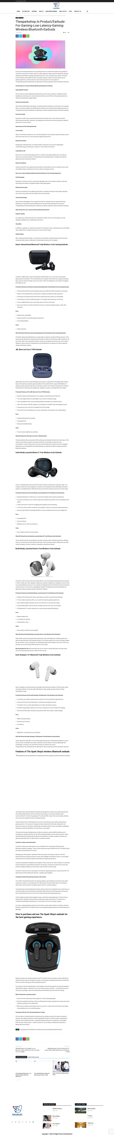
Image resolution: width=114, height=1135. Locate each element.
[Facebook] (17, 36)
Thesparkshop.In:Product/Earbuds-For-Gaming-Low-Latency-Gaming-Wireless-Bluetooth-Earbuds (41, 1029)
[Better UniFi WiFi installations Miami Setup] (61, 1066)
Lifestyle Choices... (57, 1108)
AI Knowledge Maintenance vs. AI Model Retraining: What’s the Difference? (23, 1075)
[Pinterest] (24, 36)
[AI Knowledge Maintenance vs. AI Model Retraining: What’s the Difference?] (24, 1066)
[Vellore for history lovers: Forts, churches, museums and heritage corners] (80, 1125)
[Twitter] (20, 36)
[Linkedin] (19, 1122)
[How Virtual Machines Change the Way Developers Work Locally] (42, 1066)
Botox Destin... (56, 1116)
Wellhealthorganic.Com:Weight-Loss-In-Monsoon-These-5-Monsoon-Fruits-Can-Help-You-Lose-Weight (28, 1050)
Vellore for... (90, 1123)
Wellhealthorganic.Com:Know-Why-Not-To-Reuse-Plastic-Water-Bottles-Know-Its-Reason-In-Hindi (57, 1050)
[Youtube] (33, 1122)
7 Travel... (90, 1116)
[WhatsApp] (27, 36)
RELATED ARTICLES (21, 1057)
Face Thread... (56, 1123)
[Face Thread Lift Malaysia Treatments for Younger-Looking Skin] (47, 1126)
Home (17, 15)
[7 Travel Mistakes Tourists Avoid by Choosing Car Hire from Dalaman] (80, 1118)
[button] (87, 11)
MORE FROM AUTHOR (33, 1057)
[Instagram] (15, 1122)
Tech (21, 15)
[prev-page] (17, 1080)
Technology (21, 17)
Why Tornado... (91, 1108)
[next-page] (19, 1080)
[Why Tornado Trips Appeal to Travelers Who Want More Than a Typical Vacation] (80, 1110)
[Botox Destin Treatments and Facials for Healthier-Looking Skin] (47, 1118)
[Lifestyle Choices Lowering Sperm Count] (47, 1111)
